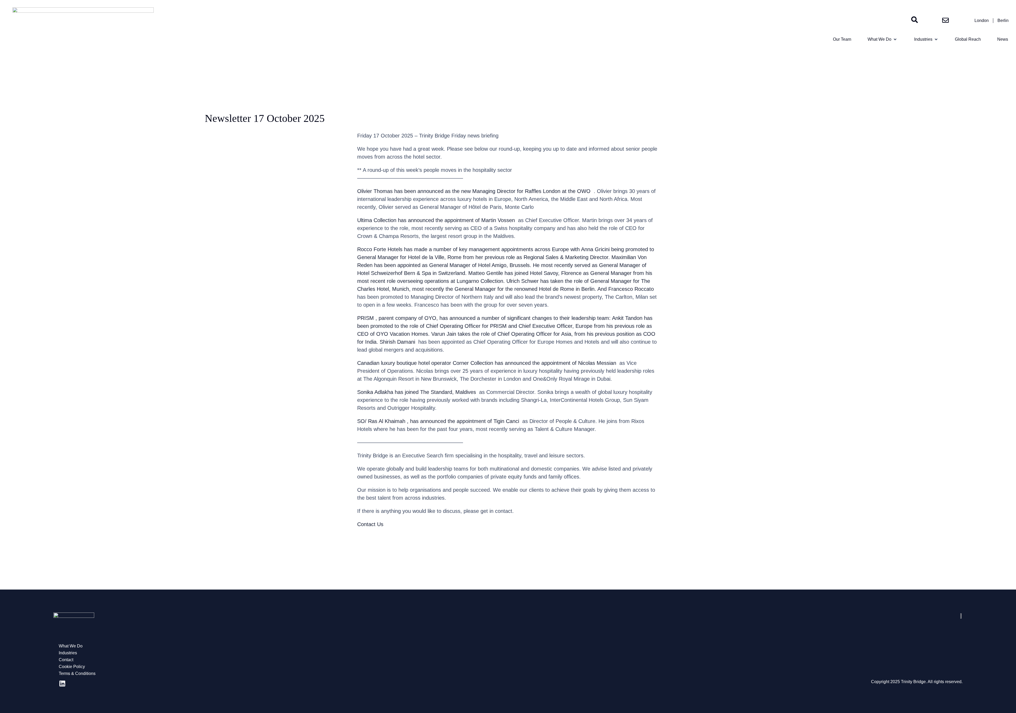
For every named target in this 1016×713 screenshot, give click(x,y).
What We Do (71, 646)
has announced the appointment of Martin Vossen (456, 220)
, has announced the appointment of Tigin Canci (463, 421)
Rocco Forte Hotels (379, 249)
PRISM (365, 318)
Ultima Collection (376, 220)
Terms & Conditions (77, 673)
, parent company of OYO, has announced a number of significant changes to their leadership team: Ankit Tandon (508, 318)
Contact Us (370, 524)
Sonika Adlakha (375, 392)
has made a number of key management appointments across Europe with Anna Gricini (507, 249)
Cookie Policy (72, 666)
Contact (66, 659)
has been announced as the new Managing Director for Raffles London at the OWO (492, 191)
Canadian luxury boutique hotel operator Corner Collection (425, 363)
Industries (68, 653)
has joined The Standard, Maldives (435, 392)
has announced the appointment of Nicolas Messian (555, 363)
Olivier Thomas (375, 191)
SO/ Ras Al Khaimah (381, 421)
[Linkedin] (62, 683)
